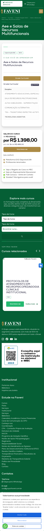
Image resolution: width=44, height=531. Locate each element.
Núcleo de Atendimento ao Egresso (16, 446)
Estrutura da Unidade (10, 431)
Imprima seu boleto (10, 390)
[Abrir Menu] (41, 11)
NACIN (4, 434)
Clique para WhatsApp (31, 4)
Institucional (6, 411)
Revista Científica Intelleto (12, 451)
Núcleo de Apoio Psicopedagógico (15, 439)
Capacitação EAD (21, 17)
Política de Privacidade (11, 461)
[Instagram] (3, 339)
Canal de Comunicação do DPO (14, 421)
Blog (3, 464)
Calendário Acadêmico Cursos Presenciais (19, 418)
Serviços (5, 408)
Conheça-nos (7, 423)
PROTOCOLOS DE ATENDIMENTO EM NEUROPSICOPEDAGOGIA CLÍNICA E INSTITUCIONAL (22, 287)
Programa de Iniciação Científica (15, 436)
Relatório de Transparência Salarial (16, 459)
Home (4, 17)
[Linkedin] (16, 339)
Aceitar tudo (22, 515)
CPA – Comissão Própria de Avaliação (17, 428)
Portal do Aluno (8, 385)
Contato (5, 466)
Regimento (6, 441)
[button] (35, 85)
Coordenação (7, 426)
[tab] (22, 78)
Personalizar (22, 520)
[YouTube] (11, 339)
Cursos (10, 17)
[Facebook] (7, 339)
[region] (22, 511)
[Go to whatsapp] (5, 526)
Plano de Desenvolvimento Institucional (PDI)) (20, 449)
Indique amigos (8, 4)
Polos (4, 406)
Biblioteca (6, 388)
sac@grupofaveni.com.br (12, 488)
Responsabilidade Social (11, 444)
